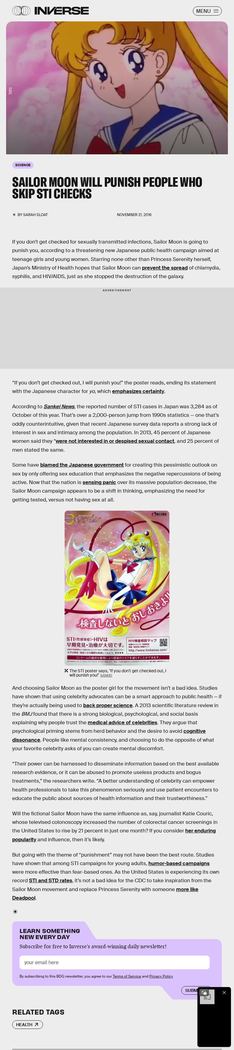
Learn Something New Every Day (50, 933)
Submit (193, 990)
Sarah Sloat (35, 214)
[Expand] (204, 992)
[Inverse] (62, 11)
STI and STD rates (50, 880)
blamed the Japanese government (82, 465)
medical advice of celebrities (122, 722)
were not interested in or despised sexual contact (115, 441)
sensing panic (99, 482)
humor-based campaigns (179, 863)
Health (24, 1024)
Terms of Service (127, 976)
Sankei (106, 675)
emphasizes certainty (138, 391)
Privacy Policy (161, 976)
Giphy (10, 90)
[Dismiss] (224, 992)
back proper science (108, 705)
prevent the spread (165, 268)
